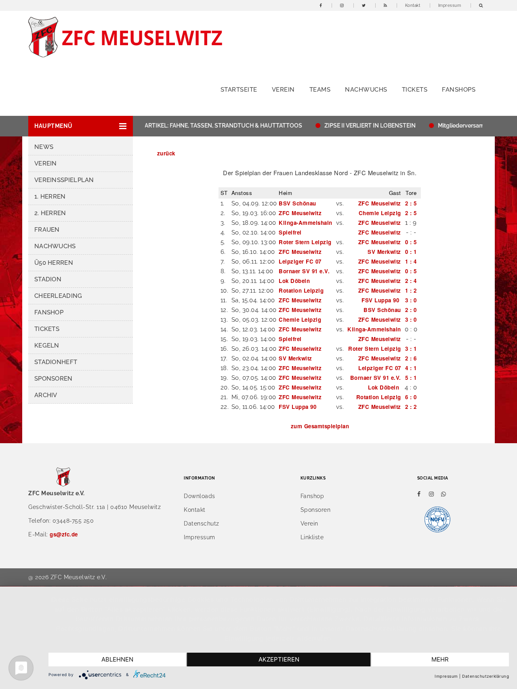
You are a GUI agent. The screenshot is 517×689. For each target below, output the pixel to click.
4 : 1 (411, 368)
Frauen (47, 229)
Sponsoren (53, 378)
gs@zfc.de (64, 534)
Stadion (47, 279)
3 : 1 (411, 348)
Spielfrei (290, 232)
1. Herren (50, 196)
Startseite (239, 89)
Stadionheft (55, 362)
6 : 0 (411, 397)
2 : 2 (411, 406)
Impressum (449, 5)
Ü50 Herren (53, 262)
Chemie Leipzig (380, 213)
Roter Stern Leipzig (305, 242)
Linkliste (312, 537)
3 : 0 (411, 300)
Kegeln (46, 345)
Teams (320, 89)
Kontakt (412, 5)
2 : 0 (411, 310)
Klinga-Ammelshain (305, 222)
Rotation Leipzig (301, 290)
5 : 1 (411, 377)
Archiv (45, 395)
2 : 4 (411, 281)
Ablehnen (117, 659)
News (43, 147)
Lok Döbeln (295, 281)
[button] (80, 126)
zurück (166, 153)
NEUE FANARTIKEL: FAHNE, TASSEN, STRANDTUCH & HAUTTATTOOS (201, 125)
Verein (283, 89)
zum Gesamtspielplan (320, 426)
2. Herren (50, 213)
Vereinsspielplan (64, 180)
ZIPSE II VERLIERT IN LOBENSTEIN (361, 125)
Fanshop (48, 312)
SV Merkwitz (384, 251)
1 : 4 (411, 261)
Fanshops (458, 89)
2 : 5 (411, 203)
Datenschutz (201, 523)
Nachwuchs (366, 89)
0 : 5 (411, 242)
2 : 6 (411, 358)
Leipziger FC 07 (300, 261)
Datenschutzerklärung (485, 676)
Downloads (199, 496)
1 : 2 (411, 290)
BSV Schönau (297, 203)
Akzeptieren (278, 659)
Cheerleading (58, 295)
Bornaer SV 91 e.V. (304, 271)
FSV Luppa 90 (381, 300)
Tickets (415, 89)
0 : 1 (411, 251)
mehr (440, 659)
